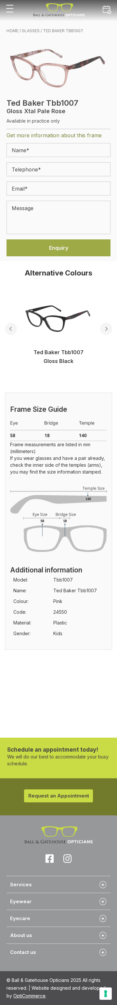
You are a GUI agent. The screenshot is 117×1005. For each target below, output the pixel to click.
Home (12, 30)
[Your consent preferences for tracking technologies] (105, 993)
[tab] (58, 884)
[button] (9, 9)
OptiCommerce (29, 995)
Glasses (31, 30)
